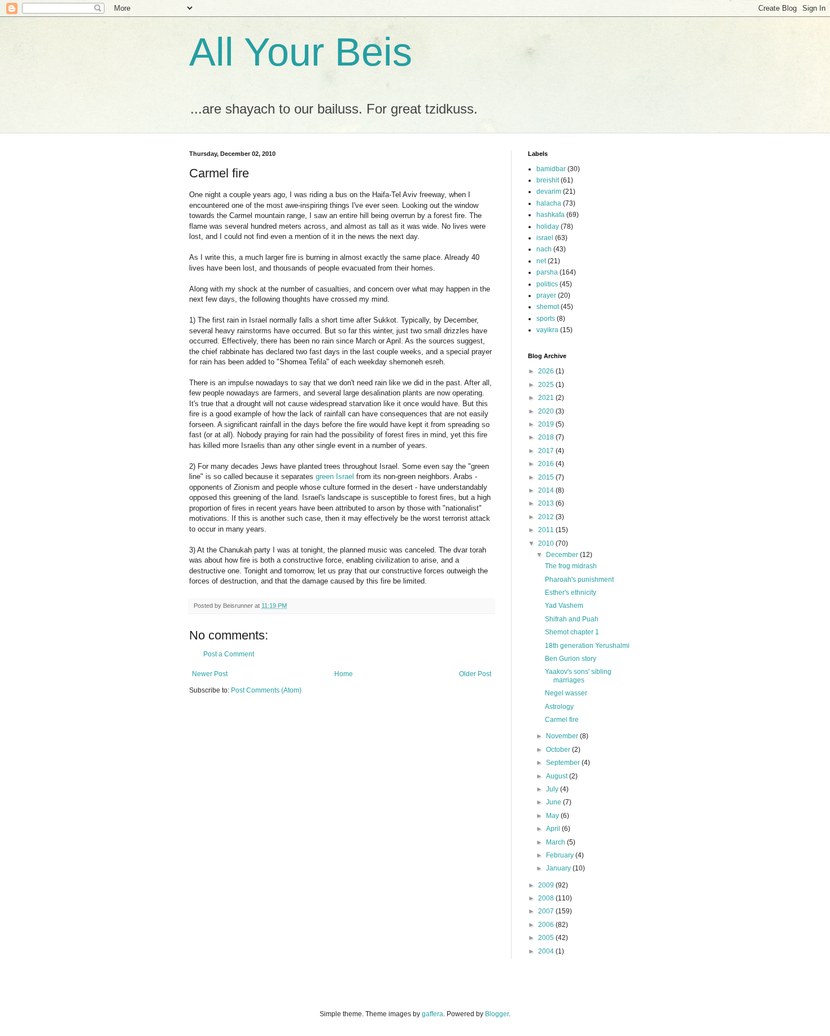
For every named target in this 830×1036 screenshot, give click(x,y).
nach (544, 249)
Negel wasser (566, 693)
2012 (547, 517)
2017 (547, 451)
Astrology (559, 707)
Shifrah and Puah (572, 619)
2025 (547, 385)
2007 (547, 911)
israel (544, 238)
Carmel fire (562, 720)
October (559, 750)
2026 (547, 371)
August (557, 776)
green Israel (335, 476)
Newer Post (210, 674)
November (563, 736)
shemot (547, 307)
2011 (547, 530)
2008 (547, 898)
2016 (547, 464)
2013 (547, 503)
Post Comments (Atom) (266, 690)
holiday (547, 226)
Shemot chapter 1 (572, 632)
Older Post (475, 674)
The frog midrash (571, 566)
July (553, 789)
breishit (547, 180)
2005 (547, 938)
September (564, 763)
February (560, 855)
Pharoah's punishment (579, 580)
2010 (547, 543)
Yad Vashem (564, 606)
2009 (547, 885)
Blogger (497, 1014)
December (563, 555)
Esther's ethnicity (570, 593)
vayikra (547, 330)
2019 (547, 424)
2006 (547, 925)
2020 (547, 411)
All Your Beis (300, 52)
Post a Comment (228, 654)
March (556, 842)
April (554, 829)
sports (545, 319)
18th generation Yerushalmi (587, 646)
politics (547, 284)
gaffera (432, 1014)
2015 (547, 477)
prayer (546, 295)
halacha (548, 203)
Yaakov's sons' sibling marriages (578, 676)
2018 (547, 437)
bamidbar (551, 169)
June (554, 802)
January (559, 868)
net (541, 261)
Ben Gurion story (570, 659)
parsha (547, 272)
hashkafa (550, 215)
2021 (547, 398)
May (553, 816)
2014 (547, 490)
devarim (548, 191)
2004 (547, 951)
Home (343, 674)
